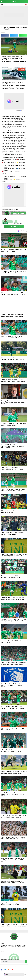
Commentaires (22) (14, 226)
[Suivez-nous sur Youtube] (13, 969)
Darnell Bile (19, 223)
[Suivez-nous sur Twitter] (5, 969)
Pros (2, 945)
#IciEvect (24, 942)
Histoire (19, 946)
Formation (5, 945)
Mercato (2, 946)
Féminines (19, 945)
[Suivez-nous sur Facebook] (1, 969)
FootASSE (16, 950)
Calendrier (11, 942)
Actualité (2, 942)
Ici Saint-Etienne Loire (10, 950)
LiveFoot (20, 950)
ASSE (24, 950)
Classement (7, 942)
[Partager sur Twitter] (14, 35)
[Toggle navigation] (1, 1)
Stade (25, 945)
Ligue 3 (5, 946)
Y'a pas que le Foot (14, 946)
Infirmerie (9, 945)
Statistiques (24, 946)
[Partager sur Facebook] (5, 35)
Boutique (2, 943)
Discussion (16, 942)
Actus (2, 4)
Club (22, 945)
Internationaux (4, 31)
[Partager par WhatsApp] (23, 35)
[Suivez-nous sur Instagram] (9, 969)
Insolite (9, 946)
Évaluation (20, 942)
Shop (26, 4)
